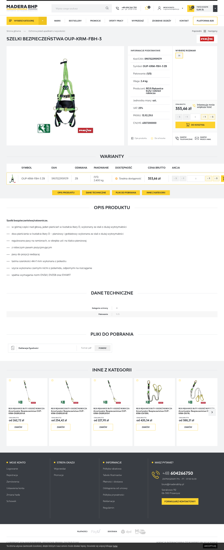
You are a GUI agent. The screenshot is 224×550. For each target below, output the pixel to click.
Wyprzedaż (138, 21)
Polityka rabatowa (112, 468)
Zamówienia (13, 481)
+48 (177, 473)
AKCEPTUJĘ (210, 546)
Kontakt (184, 21)
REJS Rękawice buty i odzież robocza (154, 90)
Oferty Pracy (116, 21)
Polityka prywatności (113, 494)
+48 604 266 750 (129, 7)
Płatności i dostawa (113, 481)
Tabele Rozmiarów (112, 475)
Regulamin (108, 507)
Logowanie (12, 468)
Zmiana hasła (13, 494)
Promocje (95, 21)
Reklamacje (109, 501)
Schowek (11, 501)
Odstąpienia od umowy (115, 488)
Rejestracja (12, 475)
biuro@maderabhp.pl (173, 484)
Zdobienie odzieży (161, 21)
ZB (179, 56)
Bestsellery (75, 21)
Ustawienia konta (15, 488)
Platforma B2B (205, 21)
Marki (57, 21)
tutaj (115, 546)
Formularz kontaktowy (180, 501)
